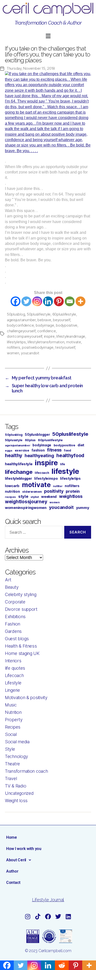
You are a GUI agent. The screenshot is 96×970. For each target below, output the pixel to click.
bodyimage (45, 325)
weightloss (70, 496)
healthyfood (70, 455)
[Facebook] (15, 301)
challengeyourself (21, 331)
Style (10, 749)
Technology (16, 756)
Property (14, 719)
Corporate (15, 601)
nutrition (12, 491)
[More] (80, 301)
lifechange (18, 472)
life (62, 464)
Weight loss (16, 800)
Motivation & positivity (26, 697)
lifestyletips (16, 342)
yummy (82, 507)
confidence (46, 331)
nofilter (57, 486)
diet (81, 445)
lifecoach (42, 473)
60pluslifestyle (64, 314)
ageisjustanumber (21, 320)
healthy (13, 455)
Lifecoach (14, 675)
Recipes (12, 727)
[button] (48, 35)
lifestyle (65, 471)
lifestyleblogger (18, 478)
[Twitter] (26, 301)
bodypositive (66, 325)
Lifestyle (13, 682)
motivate (73, 342)
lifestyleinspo (46, 478)
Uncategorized (19, 793)
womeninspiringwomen (26, 507)
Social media (17, 741)
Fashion (12, 623)
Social (10, 734)
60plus (30, 440)
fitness (54, 449)
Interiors (13, 660)
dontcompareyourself (24, 336)
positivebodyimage (37, 347)
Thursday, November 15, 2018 (31, 68)
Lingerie (12, 690)
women (13, 353)
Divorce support (21, 609)
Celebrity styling (20, 594)
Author (12, 871)
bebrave (44, 320)
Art (8, 579)
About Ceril (16, 860)
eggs (8, 450)
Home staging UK (22, 653)
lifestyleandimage (70, 336)
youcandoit (30, 353)
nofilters (13, 347)
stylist (35, 497)
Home (11, 837)
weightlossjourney (26, 502)
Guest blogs (17, 638)
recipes (10, 497)
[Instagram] (37, 301)
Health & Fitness (21, 646)
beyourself (61, 320)
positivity (53, 491)
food (67, 450)
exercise (22, 450)
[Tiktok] (38, 916)
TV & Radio (15, 785)
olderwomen (32, 491)
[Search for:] (32, 533)
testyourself (65, 347)
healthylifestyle (18, 464)
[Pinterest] (59, 301)
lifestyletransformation (46, 342)
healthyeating (39, 455)
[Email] (70, 301)
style (23, 496)
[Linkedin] (48, 301)
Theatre (12, 763)
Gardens (13, 631)
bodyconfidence (20, 325)
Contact (13, 882)
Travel (11, 778)
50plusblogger (37, 435)
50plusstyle (13, 440)
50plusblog (16, 314)
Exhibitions (15, 616)
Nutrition (13, 712)
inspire (49, 336)
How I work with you (23, 848)
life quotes (15, 668)
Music (11, 704)
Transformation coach (26, 771)
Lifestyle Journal (48, 899)
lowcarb (12, 486)
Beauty (11, 587)
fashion (38, 450)
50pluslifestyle (38, 314)
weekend (49, 496)
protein (73, 491)
